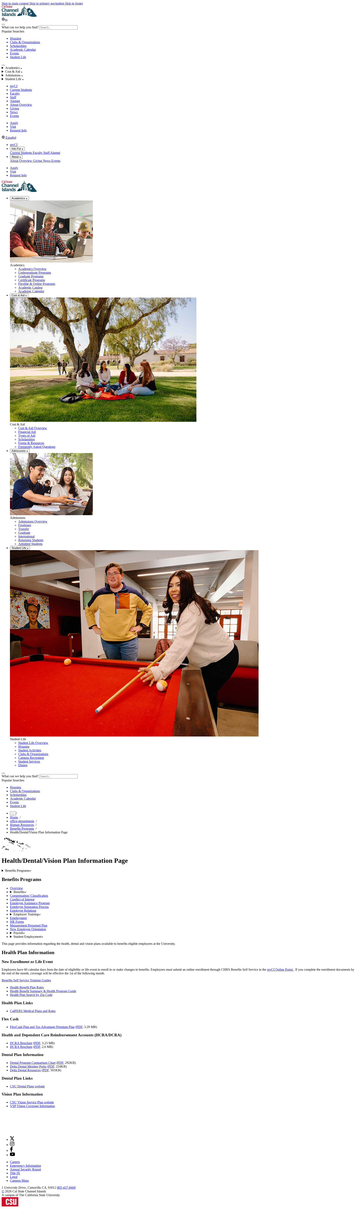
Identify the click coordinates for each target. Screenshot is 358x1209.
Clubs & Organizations (25, 42)
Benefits (18, 892)
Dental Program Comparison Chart (33, 1062)
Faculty (15, 93)
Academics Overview (32, 269)
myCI (13, 86)
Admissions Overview (32, 521)
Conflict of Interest (22, 899)
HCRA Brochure (21, 1047)
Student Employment (27, 936)
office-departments (22, 821)
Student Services (29, 761)
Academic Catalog (30, 287)
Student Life (18, 57)
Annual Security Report (25, 1169)
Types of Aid (26, 435)
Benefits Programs (22, 828)
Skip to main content (15, 3)
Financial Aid (27, 432)
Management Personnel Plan (28, 925)
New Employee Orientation (28, 929)
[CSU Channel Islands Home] (19, 15)
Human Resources (22, 825)
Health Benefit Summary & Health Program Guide (43, 991)
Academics (19, 198)
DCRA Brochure (21, 1043)
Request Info (18, 130)
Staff (13, 97)
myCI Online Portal (280, 969)
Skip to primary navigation (47, 3)
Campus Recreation (31, 757)
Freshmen (24, 525)
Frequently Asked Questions (36, 446)
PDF (79, 1027)
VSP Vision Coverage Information (32, 1106)
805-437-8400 (66, 1187)
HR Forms (17, 921)
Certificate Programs (31, 280)
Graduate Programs (31, 276)
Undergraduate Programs (34, 272)
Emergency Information (25, 1165)
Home (14, 817)
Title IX (15, 1173)
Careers (15, 1162)
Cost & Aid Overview (32, 428)
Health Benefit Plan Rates (27, 987)
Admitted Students (30, 544)
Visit (13, 126)
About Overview (21, 104)
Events (14, 53)
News (14, 112)
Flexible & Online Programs (36, 284)
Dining (22, 765)
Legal (13, 1177)
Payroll (18, 933)
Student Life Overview (33, 743)
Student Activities (29, 750)
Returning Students (30, 540)
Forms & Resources (31, 443)
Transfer (23, 529)
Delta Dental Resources (25, 1070)
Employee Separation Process (29, 907)
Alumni (15, 101)
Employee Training (26, 914)
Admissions (19, 450)
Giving (14, 108)
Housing (15, 38)
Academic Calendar (23, 49)
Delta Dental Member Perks (28, 1066)
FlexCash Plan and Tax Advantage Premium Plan (42, 1027)
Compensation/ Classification (29, 895)
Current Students (21, 90)
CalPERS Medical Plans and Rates (33, 1011)
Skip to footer (74, 3)
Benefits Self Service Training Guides (26, 980)
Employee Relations (23, 910)
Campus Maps (19, 1180)
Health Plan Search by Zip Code (31, 995)
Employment (18, 918)
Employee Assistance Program (30, 903)
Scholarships (18, 46)
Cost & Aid (18, 295)
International (26, 536)
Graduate (24, 532)
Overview (16, 888)
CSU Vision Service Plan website (32, 1102)
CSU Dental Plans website (27, 1086)
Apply (14, 123)
